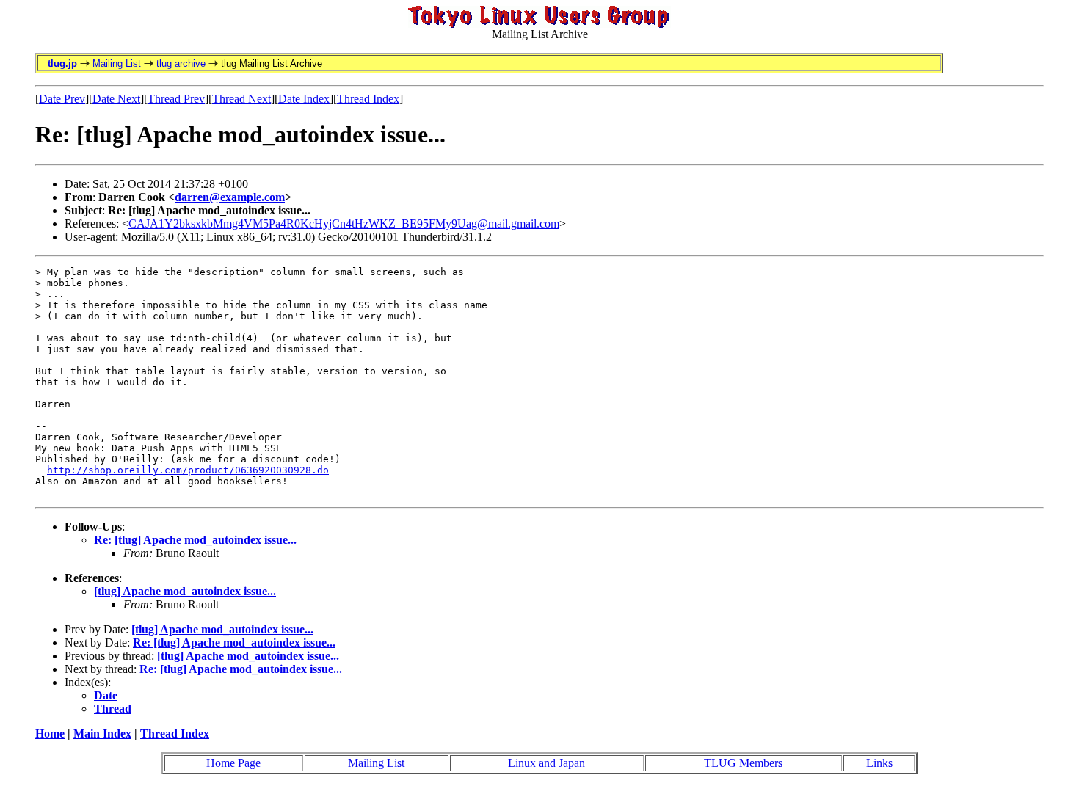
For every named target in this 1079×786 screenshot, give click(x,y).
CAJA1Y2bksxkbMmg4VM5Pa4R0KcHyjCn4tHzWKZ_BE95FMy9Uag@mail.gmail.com (343, 223)
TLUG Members (743, 763)
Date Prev (62, 98)
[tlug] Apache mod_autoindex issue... (185, 591)
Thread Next (241, 98)
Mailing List (116, 63)
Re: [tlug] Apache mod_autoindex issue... (195, 540)
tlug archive (181, 63)
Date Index (304, 98)
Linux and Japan (546, 763)
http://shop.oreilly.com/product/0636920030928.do (188, 470)
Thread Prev (176, 98)
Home (50, 733)
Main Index (102, 733)
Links (879, 763)
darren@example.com (230, 197)
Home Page (233, 763)
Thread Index (368, 98)
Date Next (116, 98)
